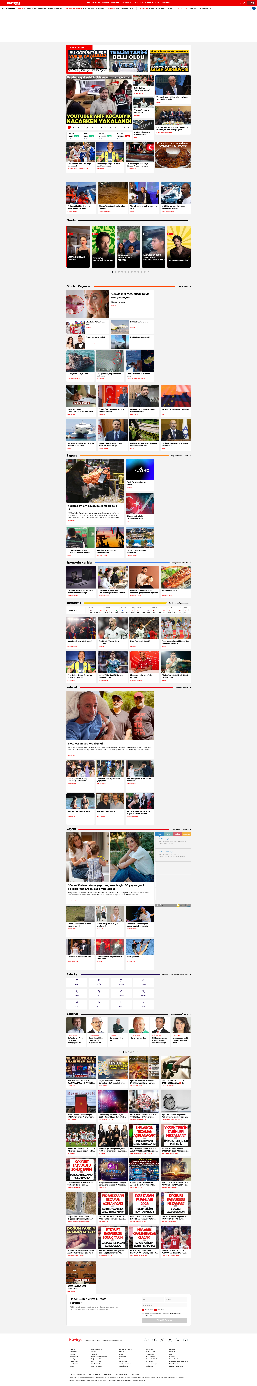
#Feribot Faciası (72, 211)
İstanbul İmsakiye (125, 1364)
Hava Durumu (150, 1356)
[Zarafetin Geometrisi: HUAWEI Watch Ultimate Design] (81, 577)
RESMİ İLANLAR (153, 3)
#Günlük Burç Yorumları (106, 1119)
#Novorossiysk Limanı (73, 378)
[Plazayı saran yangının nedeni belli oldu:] (110, 361)
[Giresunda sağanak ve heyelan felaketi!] (113, 193)
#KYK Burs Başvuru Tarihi (169, 1221)
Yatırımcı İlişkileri (94, 1374)
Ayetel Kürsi (73, 1361)
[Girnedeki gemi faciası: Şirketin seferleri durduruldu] (81, 430)
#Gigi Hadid (100, 928)
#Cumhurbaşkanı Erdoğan (164, 132)
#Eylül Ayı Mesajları (136, 1085)
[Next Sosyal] (147, 1340)
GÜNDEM (90, 3)
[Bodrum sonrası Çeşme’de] (80, 801)
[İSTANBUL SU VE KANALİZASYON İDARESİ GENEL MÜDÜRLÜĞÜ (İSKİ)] (81, 396)
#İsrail (132, 211)
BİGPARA (105, 3)
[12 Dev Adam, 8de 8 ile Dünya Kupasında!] (80, 152)
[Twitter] (162, 1340)
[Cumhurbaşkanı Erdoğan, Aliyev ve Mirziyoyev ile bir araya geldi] (173, 115)
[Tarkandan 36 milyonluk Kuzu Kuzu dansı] (110, 947)
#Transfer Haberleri (136, 680)
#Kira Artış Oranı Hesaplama (138, 1255)
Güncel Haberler (96, 1349)
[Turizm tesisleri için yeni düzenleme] (140, 537)
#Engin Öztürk (131, 961)
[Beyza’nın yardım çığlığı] (75, 342)
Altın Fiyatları (74, 1364)
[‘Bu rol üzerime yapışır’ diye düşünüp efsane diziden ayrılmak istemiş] (140, 801)
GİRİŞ (252, 3)
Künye (71, 1366)
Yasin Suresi (173, 1364)
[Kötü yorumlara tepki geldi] (110, 715)
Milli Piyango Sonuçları (99, 1356)
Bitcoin (121, 1351)
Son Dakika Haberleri (126, 1349)
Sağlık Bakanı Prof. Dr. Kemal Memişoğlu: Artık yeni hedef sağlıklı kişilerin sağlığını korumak (75, 1040)
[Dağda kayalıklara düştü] (120, 342)
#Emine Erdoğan (131, 168)
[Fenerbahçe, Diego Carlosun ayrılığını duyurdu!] (110, 152)
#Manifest (102, 1153)
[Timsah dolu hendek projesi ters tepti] (144, 193)
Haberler (72, 1349)
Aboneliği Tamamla (164, 1320)
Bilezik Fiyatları (151, 1351)
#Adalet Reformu (104, 448)
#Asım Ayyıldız (134, 414)
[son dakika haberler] (13, 3)
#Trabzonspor (138, 93)
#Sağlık (113, 305)
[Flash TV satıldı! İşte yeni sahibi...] (140, 469)
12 (119, 127)
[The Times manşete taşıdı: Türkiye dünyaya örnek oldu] (80, 537)
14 (129, 127)
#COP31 (69, 555)
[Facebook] (154, 1340)
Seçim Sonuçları (96, 1366)
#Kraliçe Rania (72, 900)
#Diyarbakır (100, 378)
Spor (171, 1354)
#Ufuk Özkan (101, 816)
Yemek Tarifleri (174, 1359)
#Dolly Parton (71, 928)
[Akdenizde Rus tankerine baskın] (176, 396)
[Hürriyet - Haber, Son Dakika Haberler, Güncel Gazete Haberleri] (75, 1340)
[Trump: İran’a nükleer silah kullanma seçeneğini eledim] (173, 85)
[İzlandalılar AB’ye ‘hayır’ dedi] (75, 327)
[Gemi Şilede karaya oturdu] (80, 361)
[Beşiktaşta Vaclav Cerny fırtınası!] (113, 628)
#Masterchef (71, 1085)
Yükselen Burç (151, 1354)
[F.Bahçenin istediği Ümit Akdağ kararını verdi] (176, 662)
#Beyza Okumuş (90, 343)
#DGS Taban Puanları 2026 (138, 1221)
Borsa (121, 1354)
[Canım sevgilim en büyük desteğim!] (110, 914)
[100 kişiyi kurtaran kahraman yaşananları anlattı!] (176, 193)
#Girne (69, 448)
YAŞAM (133, 3)
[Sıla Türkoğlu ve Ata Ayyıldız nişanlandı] (140, 768)
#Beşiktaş (137, 115)
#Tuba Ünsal (71, 816)
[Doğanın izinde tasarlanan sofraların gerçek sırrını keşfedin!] (144, 577)
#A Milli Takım (71, 1153)
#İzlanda (88, 327)
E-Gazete (122, 1359)
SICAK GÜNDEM (76, 48)
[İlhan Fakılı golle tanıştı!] (144, 628)
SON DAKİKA (165, 3)
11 (115, 127)
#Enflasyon (71, 520)
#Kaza (132, 448)
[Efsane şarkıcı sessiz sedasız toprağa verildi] (80, 914)
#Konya (132, 343)
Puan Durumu (73, 1356)
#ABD (135, 137)
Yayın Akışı (122, 1356)
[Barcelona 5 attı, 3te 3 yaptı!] (81, 628)
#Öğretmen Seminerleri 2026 (138, 1119)
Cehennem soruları (138, 1038)
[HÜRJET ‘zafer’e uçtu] (120, 327)
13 (124, 127)
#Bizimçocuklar (103, 680)
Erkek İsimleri (123, 1366)
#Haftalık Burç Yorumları (169, 1187)
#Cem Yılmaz (71, 755)
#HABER (164, 680)
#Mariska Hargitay (132, 816)
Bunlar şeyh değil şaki (116, 1039)
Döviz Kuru (149, 1349)
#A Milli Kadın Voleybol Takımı (170, 1255)
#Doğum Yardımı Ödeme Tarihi (75, 1255)
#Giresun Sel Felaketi (105, 211)
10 (110, 127)
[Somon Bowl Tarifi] (176, 577)
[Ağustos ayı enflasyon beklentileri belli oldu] (95, 481)
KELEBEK (125, 3)
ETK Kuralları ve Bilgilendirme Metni (157, 1313)
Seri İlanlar (149, 1361)
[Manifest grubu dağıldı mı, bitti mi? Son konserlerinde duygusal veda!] (113, 1135)
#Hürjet (132, 327)
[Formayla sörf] (140, 947)
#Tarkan (99, 961)
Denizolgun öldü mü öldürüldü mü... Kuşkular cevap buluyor (96, 1040)
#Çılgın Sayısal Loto (136, 1187)
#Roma (164, 646)
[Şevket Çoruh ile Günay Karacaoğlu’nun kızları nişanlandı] (80, 768)
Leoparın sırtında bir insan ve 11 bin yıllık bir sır (180, 1040)
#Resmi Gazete (71, 1119)
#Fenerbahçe (100, 168)
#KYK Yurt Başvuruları (74, 1187)
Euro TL (72, 1354)
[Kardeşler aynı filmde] (110, 801)
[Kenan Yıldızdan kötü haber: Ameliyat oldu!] (113, 662)
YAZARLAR (141, 3)
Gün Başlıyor (149, 1310)
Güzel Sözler (123, 1361)
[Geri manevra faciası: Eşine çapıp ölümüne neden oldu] (144, 430)
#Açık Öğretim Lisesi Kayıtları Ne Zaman (173, 1119)
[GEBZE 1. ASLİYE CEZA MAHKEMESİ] (81, 1272)
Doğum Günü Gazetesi (98, 1359)
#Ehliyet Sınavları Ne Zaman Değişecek (78, 1221)
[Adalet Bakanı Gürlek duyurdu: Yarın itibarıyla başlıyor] (113, 430)
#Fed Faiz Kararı (103, 1221)
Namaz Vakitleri (151, 1359)
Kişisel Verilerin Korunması (178, 1361)
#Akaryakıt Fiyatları (168, 1085)
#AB (163, 414)
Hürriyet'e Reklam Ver (77, 1374)
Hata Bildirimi (135, 1374)
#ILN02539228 (71, 1291)
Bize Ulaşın (107, 1374)
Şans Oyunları (74, 1359)
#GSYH (128, 521)
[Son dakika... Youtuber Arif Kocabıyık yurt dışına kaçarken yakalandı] (99, 99)
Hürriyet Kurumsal (121, 1374)
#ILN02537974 (71, 414)
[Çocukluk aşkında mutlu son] (80, 947)
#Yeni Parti (102, 414)
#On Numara (102, 1187)
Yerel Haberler (96, 1364)
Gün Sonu (161, 1310)
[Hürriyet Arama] (240, 3)
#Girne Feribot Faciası (168, 211)
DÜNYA (98, 3)
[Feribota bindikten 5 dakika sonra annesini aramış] (81, 193)
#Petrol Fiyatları (102, 555)
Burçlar (93, 1351)
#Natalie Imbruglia (132, 928)
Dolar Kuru (173, 1349)
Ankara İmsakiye (151, 1364)
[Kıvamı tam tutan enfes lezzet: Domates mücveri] (173, 155)
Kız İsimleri (149, 1366)
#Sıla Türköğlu (131, 783)
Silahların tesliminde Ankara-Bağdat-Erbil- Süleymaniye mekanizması (159, 1040)
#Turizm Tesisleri (132, 555)
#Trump (158, 102)
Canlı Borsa (73, 1351)
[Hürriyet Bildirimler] (244, 3)
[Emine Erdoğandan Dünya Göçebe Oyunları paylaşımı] (140, 152)
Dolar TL (172, 1351)
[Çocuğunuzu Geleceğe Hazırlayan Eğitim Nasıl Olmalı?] (113, 577)
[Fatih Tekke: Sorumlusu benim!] (143, 80)
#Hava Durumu (103, 1085)
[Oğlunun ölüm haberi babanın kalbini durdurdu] (144, 396)
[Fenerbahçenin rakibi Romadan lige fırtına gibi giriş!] (176, 628)
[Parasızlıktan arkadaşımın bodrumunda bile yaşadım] (140, 914)
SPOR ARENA (115, 3)
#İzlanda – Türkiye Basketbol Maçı (77, 168)
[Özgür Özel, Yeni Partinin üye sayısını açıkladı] (113, 396)
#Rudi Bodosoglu (72, 961)
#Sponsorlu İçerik (72, 595)
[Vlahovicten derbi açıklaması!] (143, 103)
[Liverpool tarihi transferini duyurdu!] (144, 662)
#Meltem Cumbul (101, 783)
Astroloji (94, 1354)
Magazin (172, 1356)
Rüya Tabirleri (96, 1361)
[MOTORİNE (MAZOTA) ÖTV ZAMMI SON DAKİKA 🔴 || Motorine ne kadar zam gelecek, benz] (176, 1067)
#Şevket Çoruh (71, 783)
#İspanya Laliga (72, 646)
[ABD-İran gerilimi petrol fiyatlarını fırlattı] (110, 537)
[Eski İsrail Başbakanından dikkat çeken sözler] (176, 430)
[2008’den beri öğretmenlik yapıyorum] (110, 768)
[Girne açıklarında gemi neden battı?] (140, 361)
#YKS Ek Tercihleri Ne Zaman (170, 1153)
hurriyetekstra (183, 286)
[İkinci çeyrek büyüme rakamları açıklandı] (140, 503)
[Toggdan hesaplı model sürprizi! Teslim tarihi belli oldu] (128, 61)
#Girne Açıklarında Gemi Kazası (136, 378)
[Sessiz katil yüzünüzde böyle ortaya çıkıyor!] (87, 304)
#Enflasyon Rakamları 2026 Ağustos (141, 1153)
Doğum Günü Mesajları (176, 1366)
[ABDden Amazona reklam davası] (143, 125)
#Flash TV (129, 487)
